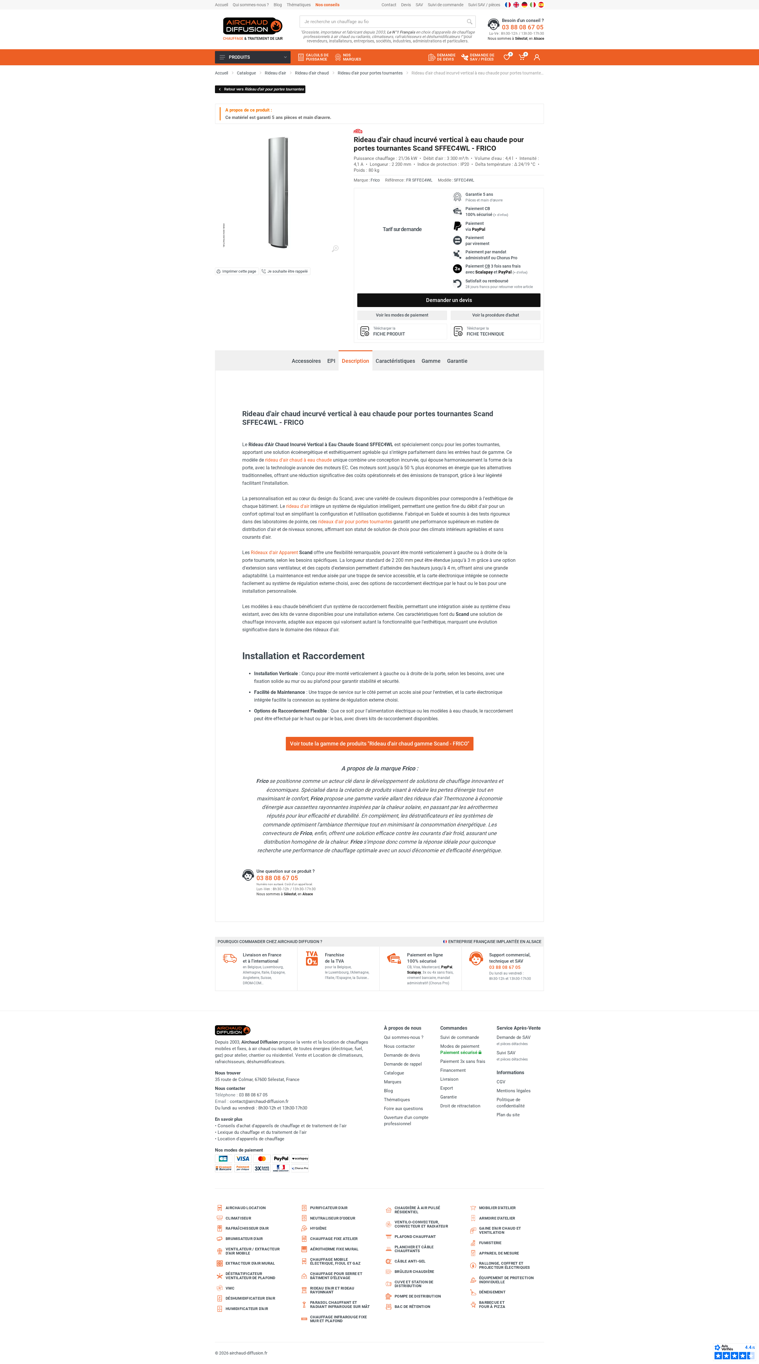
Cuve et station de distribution (414, 1284)
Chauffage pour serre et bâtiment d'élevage (336, 1275)
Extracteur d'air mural (250, 1263)
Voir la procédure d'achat (495, 315)
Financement (453, 1070)
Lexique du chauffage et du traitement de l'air (262, 1132)
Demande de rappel (403, 1064)
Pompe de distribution (418, 1296)
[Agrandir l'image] (335, 249)
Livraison (449, 1079)
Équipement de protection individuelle (506, 1280)
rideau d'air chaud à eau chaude (298, 460)
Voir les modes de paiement (402, 315)
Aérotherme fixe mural (334, 1249)
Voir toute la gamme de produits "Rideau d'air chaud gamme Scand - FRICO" (379, 743)
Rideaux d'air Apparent (274, 552)
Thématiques (299, 5)
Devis (406, 5)
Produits (239, 57)
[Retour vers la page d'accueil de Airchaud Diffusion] (253, 26)
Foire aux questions (403, 1108)
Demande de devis (402, 1055)
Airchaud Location (246, 1208)
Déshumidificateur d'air (250, 1298)
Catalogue (394, 1073)
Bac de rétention (412, 1306)
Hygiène (318, 1228)
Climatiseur (238, 1218)
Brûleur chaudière (414, 1271)
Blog (278, 5)
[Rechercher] (469, 21)
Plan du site (508, 1114)
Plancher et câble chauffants (414, 1249)
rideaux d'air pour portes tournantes (355, 521)
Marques (392, 1082)
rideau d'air (297, 506)
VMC (230, 1288)
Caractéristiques (395, 361)
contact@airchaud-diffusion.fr (259, 1101)
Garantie (457, 361)
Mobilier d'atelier (497, 1208)
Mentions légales (514, 1090)
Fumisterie (490, 1243)
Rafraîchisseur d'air (247, 1228)
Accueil (221, 5)
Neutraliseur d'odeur (332, 1218)
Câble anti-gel (410, 1261)
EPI (331, 361)
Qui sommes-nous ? (251, 5)
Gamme (431, 361)
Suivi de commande (445, 5)
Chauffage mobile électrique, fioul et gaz (335, 1261)
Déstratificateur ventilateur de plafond (250, 1275)
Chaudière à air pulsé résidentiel (417, 1210)
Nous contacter (399, 1046)
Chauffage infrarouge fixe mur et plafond (338, 1319)
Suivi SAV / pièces (484, 5)
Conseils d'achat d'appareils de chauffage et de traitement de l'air (282, 1125)
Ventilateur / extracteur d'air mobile (253, 1251)
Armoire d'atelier (497, 1218)
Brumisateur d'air (244, 1238)
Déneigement (492, 1292)
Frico (375, 180)
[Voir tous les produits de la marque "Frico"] (358, 131)
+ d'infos (501, 215)
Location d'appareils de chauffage (251, 1139)
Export (446, 1088)
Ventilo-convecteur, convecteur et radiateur (421, 1224)
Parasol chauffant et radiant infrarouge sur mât (340, 1304)
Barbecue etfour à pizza (492, 1304)
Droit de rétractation (460, 1106)
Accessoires (306, 361)
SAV (419, 5)
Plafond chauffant (415, 1236)
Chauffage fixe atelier (334, 1238)
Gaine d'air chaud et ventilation (500, 1230)
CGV (501, 1082)
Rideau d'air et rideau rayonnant (332, 1290)
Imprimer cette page (239, 271)
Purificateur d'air (329, 1208)
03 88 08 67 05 (522, 27)
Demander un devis (449, 300)
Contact (389, 5)
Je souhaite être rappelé (287, 271)
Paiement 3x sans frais (462, 1061)
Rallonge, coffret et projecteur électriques (504, 1265)
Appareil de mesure (499, 1253)
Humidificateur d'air (247, 1308)
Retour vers (264, 89)
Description (355, 361)
